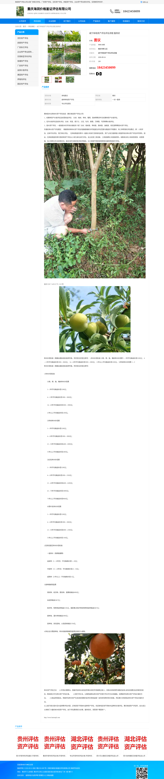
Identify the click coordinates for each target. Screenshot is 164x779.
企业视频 (52, 21)
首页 (24, 26)
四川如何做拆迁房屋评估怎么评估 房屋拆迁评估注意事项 (116, 756)
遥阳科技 (29, 775)
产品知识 (96, 21)
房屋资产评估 (22, 43)
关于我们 (67, 21)
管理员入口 (43, 775)
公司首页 (22, 21)
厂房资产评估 (22, 66)
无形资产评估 (22, 38)
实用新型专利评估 (24, 56)
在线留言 (126, 21)
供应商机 (37, 21)
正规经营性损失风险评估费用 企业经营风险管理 (140, 756)
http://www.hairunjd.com (52, 717)
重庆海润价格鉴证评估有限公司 (59, 768)
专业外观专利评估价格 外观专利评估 (55, 756)
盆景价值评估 (22, 70)
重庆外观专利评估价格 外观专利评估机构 (30, 756)
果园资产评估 (22, 75)
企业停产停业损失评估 (25, 52)
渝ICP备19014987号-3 (40, 768)
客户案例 (111, 21)
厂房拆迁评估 (22, 47)
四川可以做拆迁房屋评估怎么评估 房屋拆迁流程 (86, 756)
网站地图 (50, 775)
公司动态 (81, 21)
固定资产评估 (22, 84)
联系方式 (141, 21)
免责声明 (35, 775)
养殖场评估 (21, 79)
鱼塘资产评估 (22, 61)
